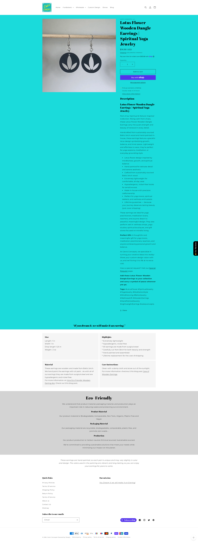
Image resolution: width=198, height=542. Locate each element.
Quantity (123, 60)
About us (45, 501)
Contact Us (46, 504)
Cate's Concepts (52, 537)
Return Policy (47, 493)
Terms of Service (48, 497)
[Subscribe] (77, 519)
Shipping (123, 52)
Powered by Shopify (64, 537)
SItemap (45, 508)
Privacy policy (87, 537)
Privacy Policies (48, 483)
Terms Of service (48, 486)
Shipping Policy (48, 490)
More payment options (138, 82)
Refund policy (76, 537)
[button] (68, 7)
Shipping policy (111, 537)
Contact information (124, 537)
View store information (131, 94)
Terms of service (99, 537)
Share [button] (125, 310)
